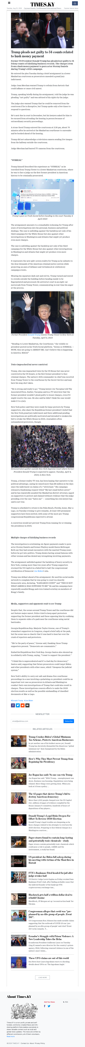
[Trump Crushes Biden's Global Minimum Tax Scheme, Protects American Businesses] (18, 741)
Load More (42, 977)
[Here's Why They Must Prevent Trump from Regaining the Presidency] (18, 763)
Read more (11, 1036)
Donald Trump (34, 335)
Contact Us (25, 1043)
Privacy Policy (40, 1043)
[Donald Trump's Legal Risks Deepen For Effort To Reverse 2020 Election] (18, 820)
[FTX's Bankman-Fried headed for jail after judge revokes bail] (18, 877)
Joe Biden (38, 571)
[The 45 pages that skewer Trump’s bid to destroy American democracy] (18, 798)
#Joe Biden (28, 700)
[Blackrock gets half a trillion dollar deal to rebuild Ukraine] (18, 899)
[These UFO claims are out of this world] (18, 962)
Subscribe (69, 721)
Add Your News (49, 1002)
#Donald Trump (17, 700)
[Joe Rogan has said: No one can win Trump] (18, 779)
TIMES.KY (42, 4)
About (32, 1043)
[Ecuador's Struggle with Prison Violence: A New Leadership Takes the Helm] (18, 940)
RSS (66, 1002)
